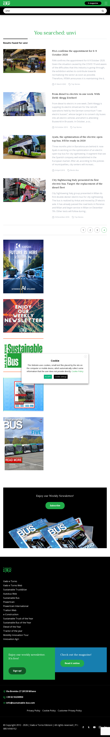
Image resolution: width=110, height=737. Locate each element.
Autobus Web (10, 593)
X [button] (85, 356)
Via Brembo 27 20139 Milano (21, 691)
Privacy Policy (33, 710)
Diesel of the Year (12, 626)
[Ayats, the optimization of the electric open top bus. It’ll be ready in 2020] (24, 147)
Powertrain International (15, 606)
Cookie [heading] (55, 360)
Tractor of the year (12, 630)
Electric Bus (74, 170)
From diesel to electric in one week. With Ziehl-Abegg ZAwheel (76, 95)
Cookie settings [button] (61, 377)
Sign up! (17, 670)
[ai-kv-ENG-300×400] (55, 266)
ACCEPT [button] (48, 377)
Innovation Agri (11, 639)
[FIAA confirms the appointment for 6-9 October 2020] (24, 61)
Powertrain (8, 601)
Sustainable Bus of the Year (17, 622)
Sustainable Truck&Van (15, 589)
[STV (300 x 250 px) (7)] (55, 394)
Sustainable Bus (11, 597)
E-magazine (93, 3)
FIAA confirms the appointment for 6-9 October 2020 (74, 52)
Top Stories (75, 84)
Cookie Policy (49, 710)
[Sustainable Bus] (6, 3)
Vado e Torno (10, 581)
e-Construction (10, 614)
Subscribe (55, 505)
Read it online (72, 663)
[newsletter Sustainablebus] (55, 316)
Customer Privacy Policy (70, 710)
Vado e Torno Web (12, 585)
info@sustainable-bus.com (20, 702)
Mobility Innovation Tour (16, 635)
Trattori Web (9, 610)
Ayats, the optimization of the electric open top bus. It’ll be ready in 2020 (77, 138)
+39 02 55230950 (14, 697)
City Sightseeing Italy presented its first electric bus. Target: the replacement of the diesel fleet (77, 183)
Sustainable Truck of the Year (18, 618)
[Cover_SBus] (55, 443)
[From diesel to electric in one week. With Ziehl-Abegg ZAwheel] (24, 104)
